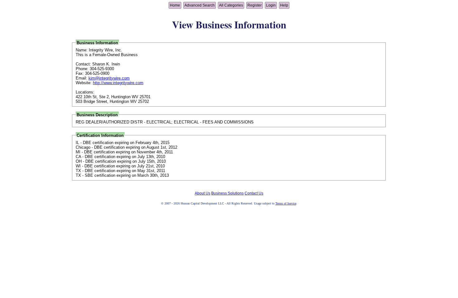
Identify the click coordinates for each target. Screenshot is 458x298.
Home (175, 5)
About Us (202, 193)
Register (254, 5)
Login (271, 5)
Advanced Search (199, 5)
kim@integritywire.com (109, 78)
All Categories (231, 5)
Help (284, 5)
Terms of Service (285, 203)
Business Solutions (227, 193)
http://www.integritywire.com (118, 82)
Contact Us (254, 193)
